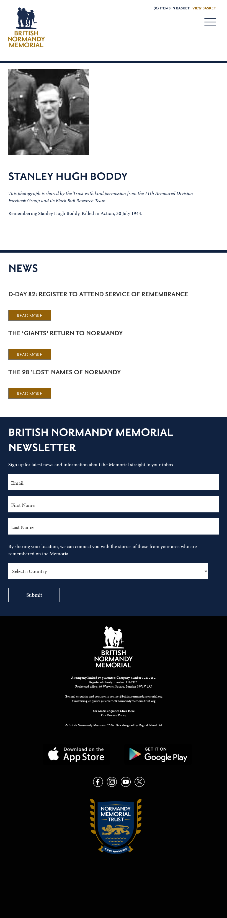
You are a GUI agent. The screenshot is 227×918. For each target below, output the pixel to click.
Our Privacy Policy (113, 715)
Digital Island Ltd (150, 725)
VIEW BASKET (204, 8)
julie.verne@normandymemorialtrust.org (128, 701)
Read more (29, 316)
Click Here (127, 711)
